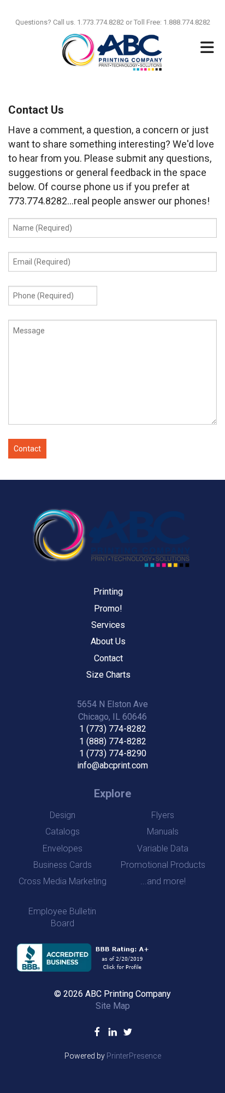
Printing (108, 591)
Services (108, 625)
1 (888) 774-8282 (112, 741)
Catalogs (62, 831)
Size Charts (108, 674)
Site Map (113, 1006)
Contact (108, 658)
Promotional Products (163, 865)
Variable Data (162, 848)
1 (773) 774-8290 (112, 753)
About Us (108, 641)
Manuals (163, 831)
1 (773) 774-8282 (112, 729)
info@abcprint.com (112, 765)
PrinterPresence (133, 1055)
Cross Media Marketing (62, 881)
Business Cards (62, 865)
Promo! (108, 608)
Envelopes (62, 848)
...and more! (163, 881)
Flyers (162, 815)
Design (62, 815)
